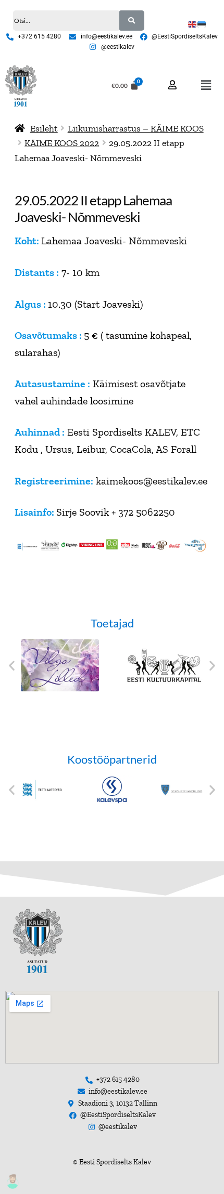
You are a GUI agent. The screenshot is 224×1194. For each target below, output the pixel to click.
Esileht (43, 128)
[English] (192, 23)
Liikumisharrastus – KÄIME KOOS (136, 128)
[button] (206, 86)
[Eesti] (202, 23)
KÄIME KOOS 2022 (61, 142)
